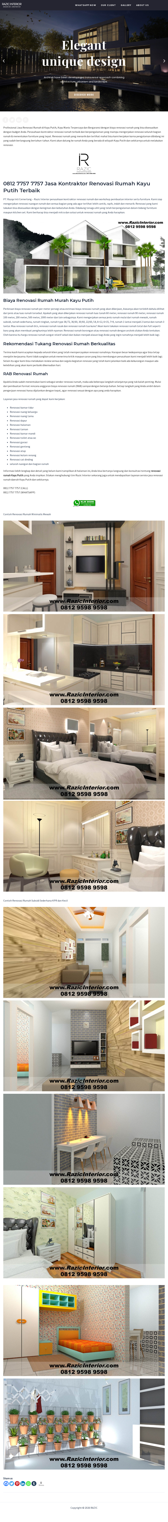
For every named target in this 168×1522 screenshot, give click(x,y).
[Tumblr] (34, 1483)
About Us (142, 5)
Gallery (126, 5)
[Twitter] (11, 1483)
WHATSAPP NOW (85, 5)
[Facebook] (6, 1483)
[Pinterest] (17, 1483)
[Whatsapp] (28, 1483)
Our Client (108, 5)
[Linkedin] (22, 1483)
